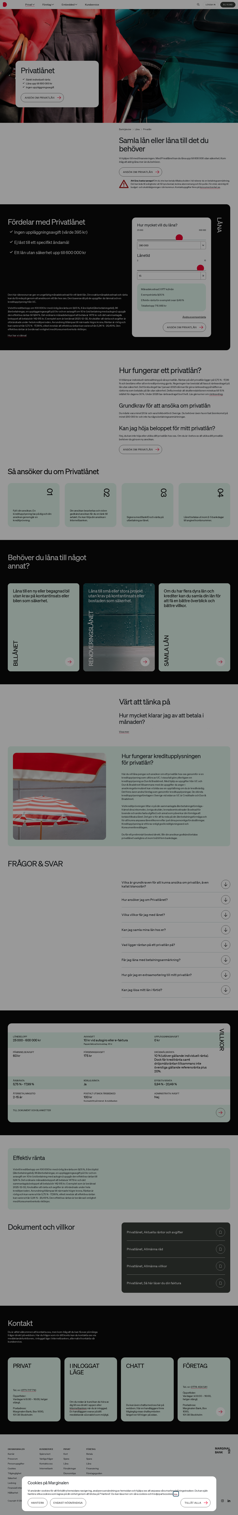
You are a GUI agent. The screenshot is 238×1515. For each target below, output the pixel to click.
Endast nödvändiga (68, 1502)
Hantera (37, 1502)
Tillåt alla (193, 1502)
